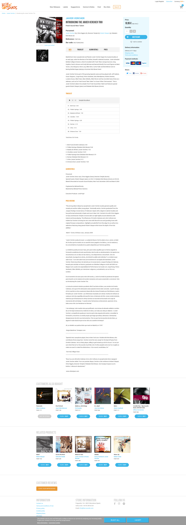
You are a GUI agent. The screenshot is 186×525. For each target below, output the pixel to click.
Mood (37, 454)
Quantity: (128, 27)
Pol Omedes (78, 408)
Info (70, 49)
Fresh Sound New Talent (75, 26)
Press (106, 49)
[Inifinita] (102, 444)
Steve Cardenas (40, 408)
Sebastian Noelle (60, 456)
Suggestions (75, 7)
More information (42, 523)
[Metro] (122, 396)
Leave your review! (49, 45)
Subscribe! (169, 1)
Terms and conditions (131, 55)
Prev (72, 100)
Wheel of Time (79, 454)
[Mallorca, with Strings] (83, 396)
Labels (65, 7)
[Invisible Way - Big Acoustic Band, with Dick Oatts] (141, 396)
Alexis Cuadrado (118, 408)
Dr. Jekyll (97, 406)
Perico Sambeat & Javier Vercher (101, 457)
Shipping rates (129, 53)
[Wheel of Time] (83, 444)
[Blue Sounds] (9, 6)
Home (3, 13)
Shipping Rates (40, 513)
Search (116, 7)
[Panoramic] (44, 396)
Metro (115, 406)
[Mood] (44, 444)
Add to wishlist (137, 42)
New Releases (55, 7)
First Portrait (59, 406)
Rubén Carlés (117, 456)
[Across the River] (64, 444)
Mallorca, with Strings (81, 406)
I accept (138, 520)
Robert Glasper (104, 33)
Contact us (39, 503)
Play (69, 100)
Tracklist (80, 49)
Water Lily (116, 454)
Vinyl (99, 7)
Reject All (115, 520)
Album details (93, 49)
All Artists (39, 516)
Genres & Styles (88, 7)
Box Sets (107, 7)
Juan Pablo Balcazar (61, 408)
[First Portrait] (64, 396)
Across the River (60, 454)
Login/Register (159, 1)
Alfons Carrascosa (138, 410)
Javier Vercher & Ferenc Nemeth (82, 457)
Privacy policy (40, 508)
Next (75, 100)
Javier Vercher (11, 13)
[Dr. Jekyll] (102, 396)
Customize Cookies (54, 523)
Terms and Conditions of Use (44, 506)
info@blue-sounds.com (86, 508)
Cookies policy (40, 511)
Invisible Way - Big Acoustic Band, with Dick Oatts (141, 406)
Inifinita (96, 454)
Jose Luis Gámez (99, 408)
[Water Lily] (122, 444)
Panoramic (39, 406)
